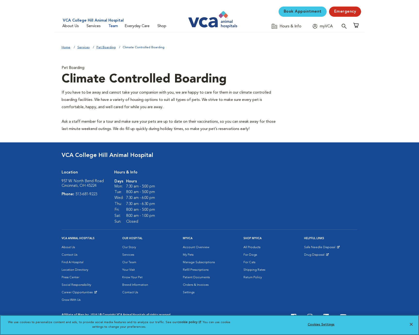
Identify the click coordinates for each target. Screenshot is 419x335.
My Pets (188, 254)
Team (113, 26)
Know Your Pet (132, 277)
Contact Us (69, 254)
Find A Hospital (72, 262)
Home (66, 47)
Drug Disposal (316, 256)
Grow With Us (71, 300)
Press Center (70, 277)
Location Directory (75, 269)
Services (94, 26)
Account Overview (196, 247)
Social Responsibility (76, 284)
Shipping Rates (254, 269)
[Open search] (345, 26)
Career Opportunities (78, 293)
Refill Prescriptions (196, 269)
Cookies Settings (321, 324)
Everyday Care (137, 26)
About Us (70, 26)
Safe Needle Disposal (320, 248)
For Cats (249, 262)
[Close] (411, 324)
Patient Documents (196, 277)
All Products (251, 247)
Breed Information (135, 284)
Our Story (129, 247)
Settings (188, 292)
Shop (161, 26)
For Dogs (250, 254)
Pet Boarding (106, 47)
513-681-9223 (86, 194)
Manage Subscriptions (199, 262)
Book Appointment (303, 12)
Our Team (129, 262)
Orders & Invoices (196, 284)
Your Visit (128, 269)
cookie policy (189, 322)
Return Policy (252, 277)
